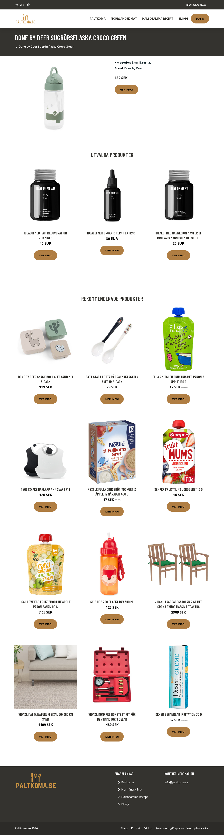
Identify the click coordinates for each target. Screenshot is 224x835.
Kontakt (136, 828)
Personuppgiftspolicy (170, 828)
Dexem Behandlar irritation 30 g (178, 714)
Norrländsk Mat (124, 18)
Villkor (148, 828)
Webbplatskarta (197, 828)
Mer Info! (126, 89)
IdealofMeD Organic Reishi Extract (112, 233)
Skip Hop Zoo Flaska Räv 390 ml (112, 602)
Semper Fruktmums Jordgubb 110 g (178, 489)
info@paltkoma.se (196, 4)
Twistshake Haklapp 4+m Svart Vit (45, 489)
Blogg (183, 18)
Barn (134, 62)
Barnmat (145, 62)
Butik (200, 18)
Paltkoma (98, 18)
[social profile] (28, 4)
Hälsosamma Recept (157, 18)
